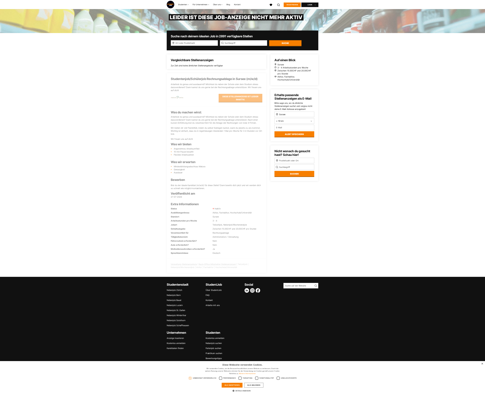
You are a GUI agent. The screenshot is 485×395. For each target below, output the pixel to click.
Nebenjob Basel (174, 300)
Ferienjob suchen (213, 348)
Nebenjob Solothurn (176, 320)
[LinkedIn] (247, 290)
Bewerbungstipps (214, 358)
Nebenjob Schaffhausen (178, 325)
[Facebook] (258, 290)
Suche (285, 43)
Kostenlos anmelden (176, 343)
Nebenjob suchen (214, 343)
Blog (228, 4)
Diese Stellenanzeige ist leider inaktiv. (240, 98)
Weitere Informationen (247, 373)
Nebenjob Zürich (174, 290)
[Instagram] (253, 290)
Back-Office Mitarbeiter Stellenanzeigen (217, 264)
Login (310, 5)
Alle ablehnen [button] (253, 385)
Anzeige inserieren (175, 338)
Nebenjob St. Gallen (176, 310)
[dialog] (242, 378)
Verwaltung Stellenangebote (184, 264)
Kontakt (237, 4)
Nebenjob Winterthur (176, 315)
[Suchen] (278, 4)
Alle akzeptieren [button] (232, 385)
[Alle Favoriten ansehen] (271, 4)
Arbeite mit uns (213, 305)
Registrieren (292, 5)
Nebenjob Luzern (175, 305)
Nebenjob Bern (173, 295)
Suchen (294, 174)
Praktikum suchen (214, 353)
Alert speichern (294, 134)
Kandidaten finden (175, 348)
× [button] (482, 364)
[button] (242, 390)
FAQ (207, 295)
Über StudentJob (214, 290)
